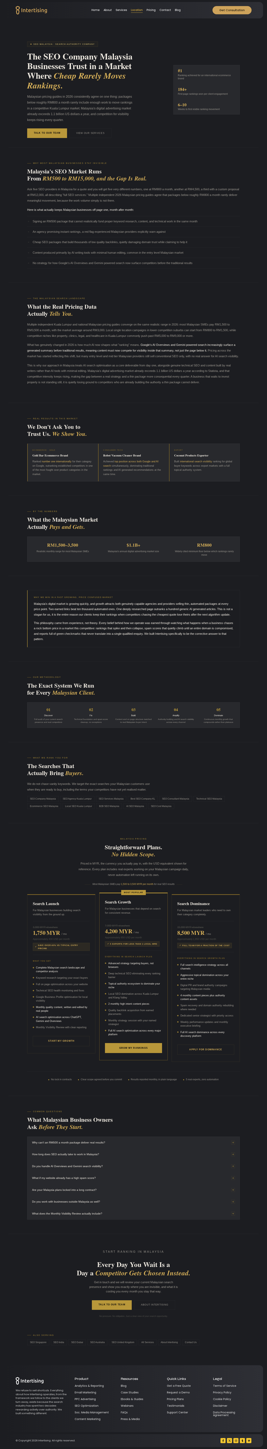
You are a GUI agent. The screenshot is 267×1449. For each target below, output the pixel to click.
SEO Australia (97, 1342)
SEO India (58, 1342)
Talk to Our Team (47, 133)
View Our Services (90, 133)
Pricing (151, 10)
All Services (147, 1342)
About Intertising (154, 1304)
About (108, 10)
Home (95, 10)
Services (121, 10)
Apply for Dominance (205, 1049)
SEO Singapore (38, 1342)
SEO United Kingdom (123, 1342)
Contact (165, 10)
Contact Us (191, 1342)
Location (137, 10)
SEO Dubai (77, 1342)
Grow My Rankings (133, 1048)
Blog (178, 10)
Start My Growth (61, 1041)
